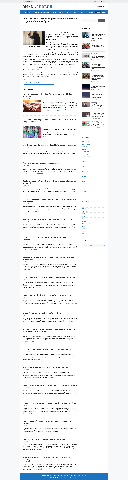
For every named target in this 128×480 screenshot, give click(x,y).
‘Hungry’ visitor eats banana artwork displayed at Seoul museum (47, 238)
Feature (84, 176)
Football (84, 184)
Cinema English (86, 154)
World (103, 12)
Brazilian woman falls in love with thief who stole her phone (49, 145)
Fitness (84, 181)
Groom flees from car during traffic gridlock (42, 313)
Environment (85, 171)
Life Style (60, 12)
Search (102, 20)
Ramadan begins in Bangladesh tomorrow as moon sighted (97, 95)
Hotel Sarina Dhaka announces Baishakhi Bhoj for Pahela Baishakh (97, 77)
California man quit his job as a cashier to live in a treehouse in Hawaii (49, 182)
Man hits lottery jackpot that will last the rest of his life (47, 219)
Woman (84, 231)
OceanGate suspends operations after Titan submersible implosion (39, 84)
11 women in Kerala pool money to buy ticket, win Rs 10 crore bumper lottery (49, 120)
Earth (83, 166)
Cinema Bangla (85, 151)
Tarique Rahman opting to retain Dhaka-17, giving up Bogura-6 (98, 115)
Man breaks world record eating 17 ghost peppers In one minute (47, 422)
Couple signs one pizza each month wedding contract (46, 439)
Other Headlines (96, 32)
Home (24, 12)
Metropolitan (85, 201)
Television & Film (86, 223)
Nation (83, 206)
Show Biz (68, 12)
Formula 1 (84, 186)
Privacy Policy (76, 475)
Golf (83, 189)
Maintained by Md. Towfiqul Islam (50, 475)
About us (96, 1)
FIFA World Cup (86, 179)
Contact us (102, 1)
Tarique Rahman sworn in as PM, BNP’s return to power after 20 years (98, 105)
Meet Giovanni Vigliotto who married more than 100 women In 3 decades (49, 258)
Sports (74, 12)
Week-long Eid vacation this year (98, 86)
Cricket (84, 164)
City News (94, 73)
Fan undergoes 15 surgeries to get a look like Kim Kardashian (49, 403)
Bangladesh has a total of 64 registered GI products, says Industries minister (98, 36)
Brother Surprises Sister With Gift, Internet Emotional (46, 367)
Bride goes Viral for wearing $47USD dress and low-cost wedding (47, 458)
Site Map (83, 475)
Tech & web (91, 12)
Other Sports (85, 211)
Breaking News (86, 144)
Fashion (84, 174)
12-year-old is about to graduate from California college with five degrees (49, 200)
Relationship (85, 213)
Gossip (54, 12)
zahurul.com (80, 477)
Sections (82, 12)
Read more (57, 110)
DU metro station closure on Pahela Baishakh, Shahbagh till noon (98, 66)
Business (94, 53)
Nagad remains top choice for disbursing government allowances (98, 56)
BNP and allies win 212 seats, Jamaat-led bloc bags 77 (98, 124)
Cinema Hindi (85, 156)
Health (83, 196)
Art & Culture (95, 43)
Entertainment (45, 12)
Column (84, 161)
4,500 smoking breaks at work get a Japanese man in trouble (49, 277)
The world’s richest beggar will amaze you (33, 82)
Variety (98, 12)
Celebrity (37, 12)
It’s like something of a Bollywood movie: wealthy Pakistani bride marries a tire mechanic (49, 330)
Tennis (83, 226)
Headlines (94, 102)
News (29, 12)
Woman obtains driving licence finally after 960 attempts (48, 295)
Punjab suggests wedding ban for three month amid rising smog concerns (48, 95)
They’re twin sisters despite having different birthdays (47, 349)
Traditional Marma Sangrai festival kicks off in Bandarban (97, 46)
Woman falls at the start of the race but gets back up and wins (50, 385)
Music (83, 204)
